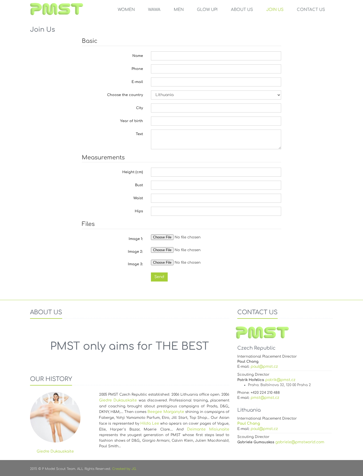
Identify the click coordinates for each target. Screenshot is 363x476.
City (139, 108)
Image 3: (135, 264)
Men (179, 9)
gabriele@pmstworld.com (299, 442)
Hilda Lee (149, 423)
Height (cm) (132, 172)
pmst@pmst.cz (265, 398)
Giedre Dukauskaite (118, 400)
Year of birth (131, 121)
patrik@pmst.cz (280, 380)
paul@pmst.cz (264, 367)
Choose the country (125, 95)
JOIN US (275, 9)
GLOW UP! (207, 9)
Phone (137, 69)
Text (139, 134)
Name (137, 56)
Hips (139, 211)
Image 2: (135, 252)
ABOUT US (242, 9)
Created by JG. (124, 469)
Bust (139, 185)
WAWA (154, 9)
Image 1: (136, 239)
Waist (138, 198)
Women (126, 9)
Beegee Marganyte (165, 412)
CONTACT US (311, 9)
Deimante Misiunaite (208, 429)
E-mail (137, 82)
